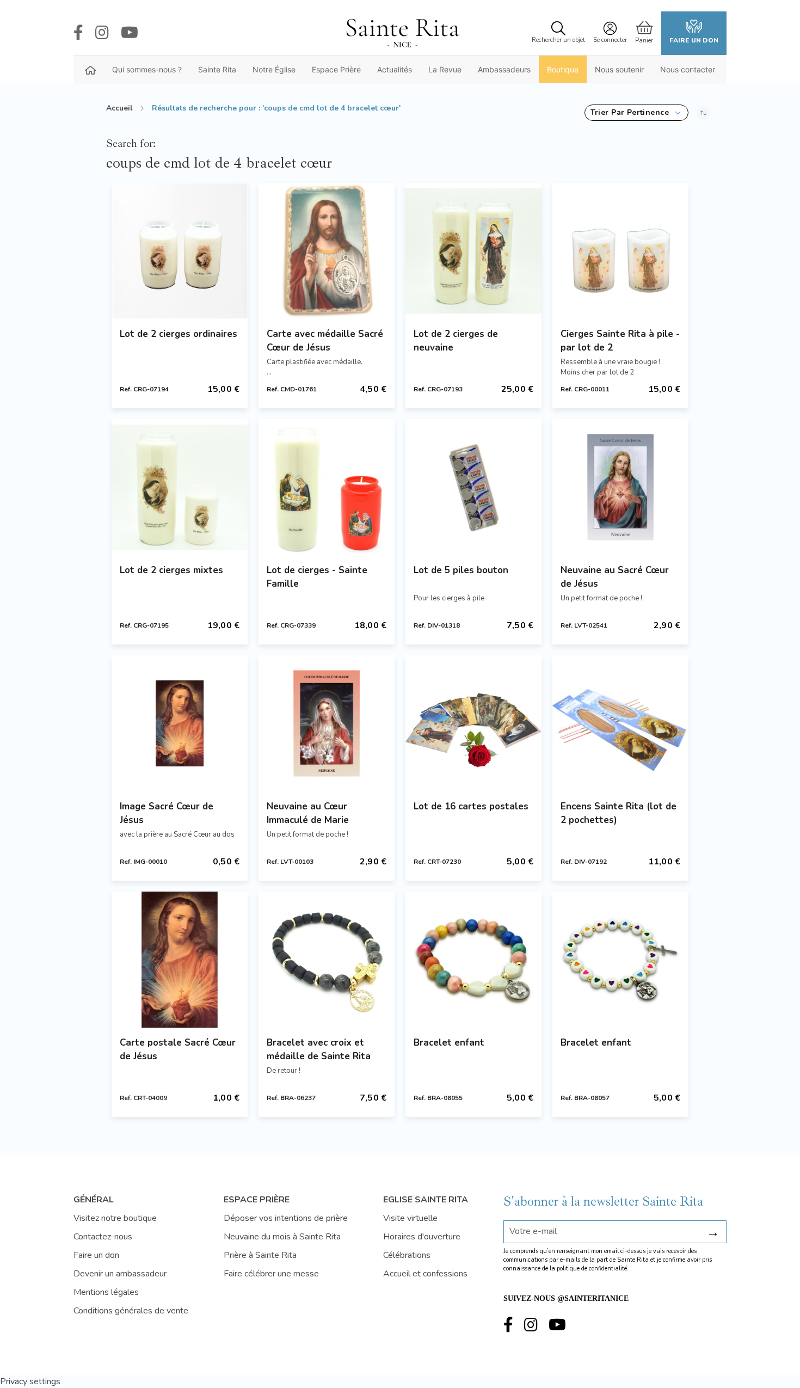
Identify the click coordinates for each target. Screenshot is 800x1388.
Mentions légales (106, 1292)
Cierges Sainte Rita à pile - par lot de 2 (620, 341)
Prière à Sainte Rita (260, 1255)
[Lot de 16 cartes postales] (473, 723)
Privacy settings (30, 1381)
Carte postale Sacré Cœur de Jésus (178, 1049)
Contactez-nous (102, 1237)
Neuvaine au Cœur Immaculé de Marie (308, 813)
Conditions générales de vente (130, 1311)
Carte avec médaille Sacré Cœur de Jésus (325, 341)
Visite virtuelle (410, 1218)
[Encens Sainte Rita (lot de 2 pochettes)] (620, 723)
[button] (636, 113)
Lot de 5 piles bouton (461, 570)
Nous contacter (687, 69)
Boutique (563, 69)
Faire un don (693, 40)
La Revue (444, 69)
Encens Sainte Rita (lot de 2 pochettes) (618, 813)
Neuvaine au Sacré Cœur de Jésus (615, 577)
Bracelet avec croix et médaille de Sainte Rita (319, 1049)
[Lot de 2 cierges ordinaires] (180, 251)
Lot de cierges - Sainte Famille (317, 577)
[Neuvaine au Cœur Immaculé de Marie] (327, 723)
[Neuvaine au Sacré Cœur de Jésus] (620, 487)
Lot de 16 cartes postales (471, 806)
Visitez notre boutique (115, 1218)
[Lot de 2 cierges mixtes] (180, 487)
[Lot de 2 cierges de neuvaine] (473, 251)
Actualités (394, 69)
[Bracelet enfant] (473, 960)
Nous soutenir (619, 69)
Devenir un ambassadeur (120, 1274)
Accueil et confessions (425, 1274)
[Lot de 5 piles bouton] (473, 487)
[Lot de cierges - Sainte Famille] (327, 487)
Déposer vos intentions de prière (286, 1218)
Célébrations (406, 1255)
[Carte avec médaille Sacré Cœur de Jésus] (327, 251)
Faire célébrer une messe (271, 1274)
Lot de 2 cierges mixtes (171, 570)
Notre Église (274, 69)
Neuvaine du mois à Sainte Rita (282, 1237)
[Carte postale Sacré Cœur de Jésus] (180, 960)
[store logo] (402, 33)
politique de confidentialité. (593, 1268)
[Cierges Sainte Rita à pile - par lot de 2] (620, 251)
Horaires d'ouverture (421, 1237)
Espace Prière (336, 69)
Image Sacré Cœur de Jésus (166, 813)
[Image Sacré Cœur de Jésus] (180, 723)
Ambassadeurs (504, 69)
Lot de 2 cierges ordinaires (178, 334)
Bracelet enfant (449, 1042)
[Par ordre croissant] (703, 113)
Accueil (119, 108)
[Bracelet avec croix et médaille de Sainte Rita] (327, 960)
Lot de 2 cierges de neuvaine (456, 341)
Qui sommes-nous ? (147, 69)
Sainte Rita (217, 69)
